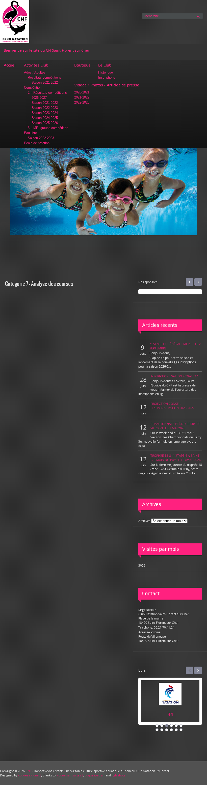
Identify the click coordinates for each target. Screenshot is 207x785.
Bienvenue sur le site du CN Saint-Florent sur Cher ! (47, 50)
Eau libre (30, 133)
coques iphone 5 (29, 775)
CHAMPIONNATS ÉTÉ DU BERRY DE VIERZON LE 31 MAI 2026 (175, 426)
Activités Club (36, 65)
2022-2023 (81, 102)
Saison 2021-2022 (45, 82)
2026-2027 (39, 98)
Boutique (82, 65)
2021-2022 (81, 97)
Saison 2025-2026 (45, 123)
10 (171, 729)
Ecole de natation (36, 143)
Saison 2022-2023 (45, 108)
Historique (105, 72)
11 (176, 729)
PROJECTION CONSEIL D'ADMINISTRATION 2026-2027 (172, 406)
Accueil (10, 65)
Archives (144, 521)
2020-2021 (81, 92)
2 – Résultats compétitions (47, 92)
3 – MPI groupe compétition (48, 128)
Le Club (104, 65)
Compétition (32, 87)
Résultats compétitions (44, 77)
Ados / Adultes (34, 72)
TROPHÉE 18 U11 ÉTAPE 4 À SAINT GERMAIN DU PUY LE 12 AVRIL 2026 (175, 457)
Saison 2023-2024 (45, 113)
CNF (28, 771)
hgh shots (118, 775)
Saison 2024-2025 (45, 118)
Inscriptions (106, 77)
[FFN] (142, 699)
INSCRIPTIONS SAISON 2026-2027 (174, 376)
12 (181, 729)
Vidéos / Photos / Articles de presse (106, 85)
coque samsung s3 (70, 775)
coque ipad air (95, 775)
